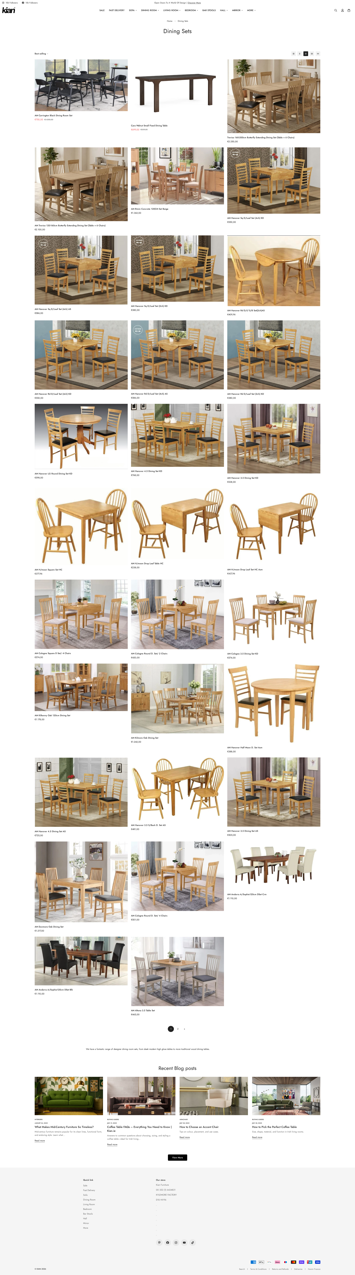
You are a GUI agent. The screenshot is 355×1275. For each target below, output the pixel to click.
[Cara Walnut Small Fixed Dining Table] (177, 90)
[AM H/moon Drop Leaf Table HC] (177, 523)
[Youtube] (184, 1242)
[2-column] (299, 53)
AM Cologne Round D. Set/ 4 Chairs (149, 915)
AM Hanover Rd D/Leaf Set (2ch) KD (245, 394)
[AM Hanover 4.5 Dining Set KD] (177, 435)
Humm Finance (314, 1269)
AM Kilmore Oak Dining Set (144, 737)
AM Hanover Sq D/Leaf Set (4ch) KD (245, 218)
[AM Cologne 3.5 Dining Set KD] (273, 614)
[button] (349, 10)
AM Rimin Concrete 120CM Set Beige (149, 208)
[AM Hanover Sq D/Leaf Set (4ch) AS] (81, 270)
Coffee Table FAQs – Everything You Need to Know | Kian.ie (139, 1129)
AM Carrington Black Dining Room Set (53, 115)
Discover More (194, 2)
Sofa (132, 10)
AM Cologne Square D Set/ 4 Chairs (53, 653)
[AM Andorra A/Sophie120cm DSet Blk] (81, 961)
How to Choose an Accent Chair (199, 1127)
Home (169, 21)
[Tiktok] (192, 1242)
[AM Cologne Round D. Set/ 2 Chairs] (177, 614)
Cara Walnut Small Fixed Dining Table (149, 125)
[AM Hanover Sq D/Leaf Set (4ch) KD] (273, 180)
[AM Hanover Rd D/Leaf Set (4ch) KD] (81, 355)
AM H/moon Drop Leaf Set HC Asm (245, 569)
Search (242, 1269)
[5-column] (318, 53)
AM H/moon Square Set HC (48, 569)
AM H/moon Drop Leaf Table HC (147, 563)
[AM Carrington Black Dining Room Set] (81, 85)
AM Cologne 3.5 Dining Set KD (242, 653)
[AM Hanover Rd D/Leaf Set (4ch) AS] (177, 354)
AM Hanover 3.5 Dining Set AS (242, 831)
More (250, 10)
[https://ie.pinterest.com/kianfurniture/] (159, 1242)
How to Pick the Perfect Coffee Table (274, 1127)
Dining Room (149, 10)
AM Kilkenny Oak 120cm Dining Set (52, 715)
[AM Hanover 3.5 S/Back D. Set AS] (177, 789)
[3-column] (305, 53)
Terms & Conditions (258, 1269)
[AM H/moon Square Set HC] (81, 526)
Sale (102, 10)
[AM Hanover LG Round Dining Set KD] (81, 436)
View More (177, 1157)
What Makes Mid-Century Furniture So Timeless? (64, 1127)
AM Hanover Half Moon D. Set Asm (244, 747)
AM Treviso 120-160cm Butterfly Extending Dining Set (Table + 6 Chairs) (70, 225)
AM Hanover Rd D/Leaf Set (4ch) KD (53, 394)
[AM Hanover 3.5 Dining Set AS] (273, 792)
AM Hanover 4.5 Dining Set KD (146, 471)
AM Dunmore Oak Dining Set (49, 926)
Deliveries (298, 1269)
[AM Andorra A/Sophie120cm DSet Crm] (273, 865)
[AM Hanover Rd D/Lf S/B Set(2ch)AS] (273, 270)
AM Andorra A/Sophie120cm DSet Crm (247, 894)
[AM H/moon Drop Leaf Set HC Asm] (273, 526)
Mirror (236, 10)
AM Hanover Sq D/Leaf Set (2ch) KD (149, 306)
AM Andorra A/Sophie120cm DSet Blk (54, 989)
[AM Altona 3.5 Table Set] (177, 971)
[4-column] (312, 53)
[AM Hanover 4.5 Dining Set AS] (81, 792)
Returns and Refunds (280, 1269)
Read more (40, 1140)
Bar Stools (209, 10)
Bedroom (190, 10)
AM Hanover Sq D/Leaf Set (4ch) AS (53, 309)
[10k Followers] (167, 1242)
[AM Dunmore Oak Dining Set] (81, 881)
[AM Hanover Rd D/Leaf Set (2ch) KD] (273, 355)
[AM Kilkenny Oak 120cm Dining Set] (81, 687)
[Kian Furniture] (8, 10)
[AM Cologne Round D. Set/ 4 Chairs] (177, 876)
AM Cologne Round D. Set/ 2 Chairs (149, 653)
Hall (222, 10)
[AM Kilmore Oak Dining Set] (177, 698)
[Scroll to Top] (349, 1260)
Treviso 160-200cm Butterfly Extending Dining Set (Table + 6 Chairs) (260, 137)
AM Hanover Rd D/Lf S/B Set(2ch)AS (246, 310)
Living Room (170, 10)
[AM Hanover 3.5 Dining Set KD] (273, 438)
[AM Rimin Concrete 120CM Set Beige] (177, 176)
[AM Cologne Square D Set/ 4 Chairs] (81, 614)
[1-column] (293, 53)
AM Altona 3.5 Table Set (143, 1010)
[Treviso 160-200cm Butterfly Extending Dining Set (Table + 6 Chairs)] (273, 96)
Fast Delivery (117, 10)
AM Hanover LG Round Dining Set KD (53, 473)
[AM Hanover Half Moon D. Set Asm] (273, 703)
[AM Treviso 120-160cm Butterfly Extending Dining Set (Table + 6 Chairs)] (81, 184)
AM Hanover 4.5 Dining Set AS (50, 831)
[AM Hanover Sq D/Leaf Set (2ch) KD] (177, 268)
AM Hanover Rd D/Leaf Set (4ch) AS (149, 393)
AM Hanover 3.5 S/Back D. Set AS (148, 825)
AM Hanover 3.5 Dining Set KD (242, 478)
